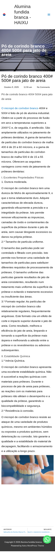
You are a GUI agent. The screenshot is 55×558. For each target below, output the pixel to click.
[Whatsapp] (47, 539)
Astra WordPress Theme (33, 546)
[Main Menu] (49, 14)
